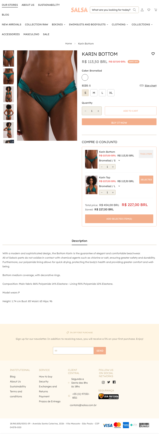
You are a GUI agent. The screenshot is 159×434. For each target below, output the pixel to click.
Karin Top (104, 177)
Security (43, 381)
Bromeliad (85, 77)
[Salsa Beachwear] (79, 10)
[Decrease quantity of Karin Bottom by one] (85, 111)
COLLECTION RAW (36, 24)
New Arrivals (11, 24)
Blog (12, 376)
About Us (28, 4)
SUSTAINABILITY (49, 4)
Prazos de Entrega (49, 401)
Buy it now (119, 122)
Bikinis (57, 24)
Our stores (10, 4)
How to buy (45, 376)
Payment (44, 396)
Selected (146, 179)
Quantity (87, 102)
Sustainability (18, 386)
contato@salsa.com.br (83, 405)
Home (68, 43)
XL (111, 93)
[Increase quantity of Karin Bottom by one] (98, 111)
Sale (46, 34)
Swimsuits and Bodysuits (87, 24)
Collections (141, 24)
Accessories (11, 34)
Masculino (31, 34)
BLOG (5, 14)
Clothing (118, 24)
